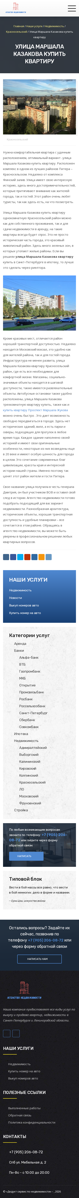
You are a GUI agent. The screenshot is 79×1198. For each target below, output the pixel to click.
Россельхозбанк (32, 706)
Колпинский (28, 775)
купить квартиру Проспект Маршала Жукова (35, 410)
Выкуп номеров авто (24, 605)
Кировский (27, 768)
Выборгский (28, 755)
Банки (19, 650)
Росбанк (26, 699)
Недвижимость (20, 590)
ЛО (21, 789)
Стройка (21, 810)
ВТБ (22, 664)
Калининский (29, 761)
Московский (28, 796)
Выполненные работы (24, 1108)
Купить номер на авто (25, 613)
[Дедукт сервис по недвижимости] (15, 8)
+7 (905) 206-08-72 (45, 940)
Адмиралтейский (33, 748)
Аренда (20, 644)
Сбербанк (27, 720)
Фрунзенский (30, 803)
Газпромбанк (29, 671)
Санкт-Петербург (33, 713)
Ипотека (21, 734)
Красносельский (17, 139)
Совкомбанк (29, 727)
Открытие (27, 685)
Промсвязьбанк (31, 692)
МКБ (22, 678)
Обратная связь (19, 1115)
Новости (15, 598)
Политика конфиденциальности (31, 1122)
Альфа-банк (28, 657)
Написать (24, 856)
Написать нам (37, 958)
